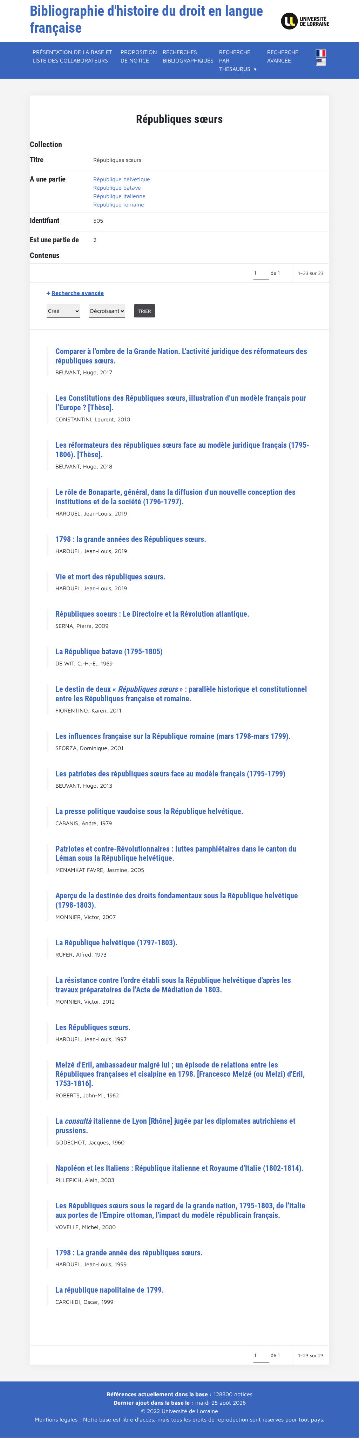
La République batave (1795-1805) (109, 651)
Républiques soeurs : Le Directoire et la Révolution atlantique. (152, 613)
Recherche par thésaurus (234, 60)
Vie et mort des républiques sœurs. (110, 576)
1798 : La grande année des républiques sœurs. (129, 1252)
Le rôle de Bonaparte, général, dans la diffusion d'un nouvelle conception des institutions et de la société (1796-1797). (175, 496)
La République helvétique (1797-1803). (116, 942)
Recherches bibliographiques (188, 56)
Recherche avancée (282, 56)
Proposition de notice (139, 56)
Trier (144, 311)
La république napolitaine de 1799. (109, 1289)
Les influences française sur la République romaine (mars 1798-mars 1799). (173, 736)
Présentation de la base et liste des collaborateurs (72, 56)
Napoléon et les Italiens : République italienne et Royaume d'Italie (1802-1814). (179, 1168)
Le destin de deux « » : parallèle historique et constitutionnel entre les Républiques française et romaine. (181, 693)
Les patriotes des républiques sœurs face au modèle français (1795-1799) (170, 773)
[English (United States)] (321, 62)
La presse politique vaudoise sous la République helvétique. (149, 811)
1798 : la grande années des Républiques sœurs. (130, 539)
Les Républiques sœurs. (92, 1027)
